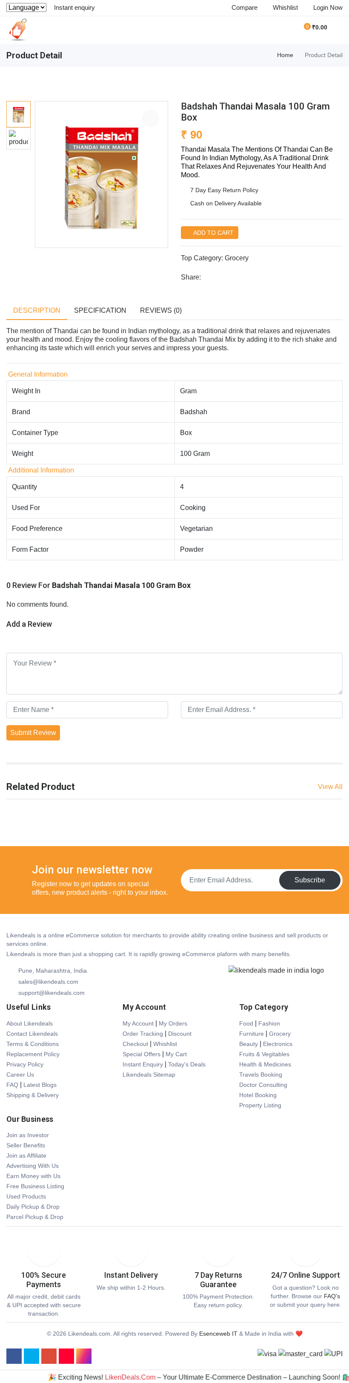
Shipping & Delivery (32, 1095)
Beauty (248, 1043)
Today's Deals (187, 1064)
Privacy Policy (24, 1064)
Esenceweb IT (218, 1333)
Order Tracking (143, 1033)
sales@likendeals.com (48, 981)
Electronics (277, 1043)
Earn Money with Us (33, 1176)
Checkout (135, 1043)
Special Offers (141, 1054)
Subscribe (310, 880)
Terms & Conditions (32, 1043)
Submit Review (33, 732)
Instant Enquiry (143, 1064)
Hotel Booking (258, 1095)
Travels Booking (260, 1074)
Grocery (237, 258)
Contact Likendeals (32, 1033)
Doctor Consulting (263, 1084)
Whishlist (165, 1043)
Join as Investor (27, 1135)
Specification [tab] (100, 310)
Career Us (20, 1074)
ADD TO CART (213, 232)
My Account (138, 1023)
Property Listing (260, 1105)
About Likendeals (29, 1023)
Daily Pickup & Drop (33, 1206)
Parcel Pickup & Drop (34, 1216)
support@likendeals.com (51, 992)
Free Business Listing (35, 1186)
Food (246, 1023)
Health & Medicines (265, 1064)
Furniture (251, 1033)
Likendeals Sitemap (149, 1074)
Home (285, 55)
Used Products (26, 1196)
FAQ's (332, 1296)
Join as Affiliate (26, 1155)
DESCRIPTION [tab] (36, 310)
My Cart (176, 1054)
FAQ (12, 1084)
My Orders (173, 1023)
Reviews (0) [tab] (161, 310)
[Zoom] (150, 118)
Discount (180, 1033)
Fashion (269, 1023)
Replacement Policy (33, 1054)
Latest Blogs (40, 1084)
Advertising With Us (32, 1165)
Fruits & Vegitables (264, 1054)
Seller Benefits (25, 1145)
